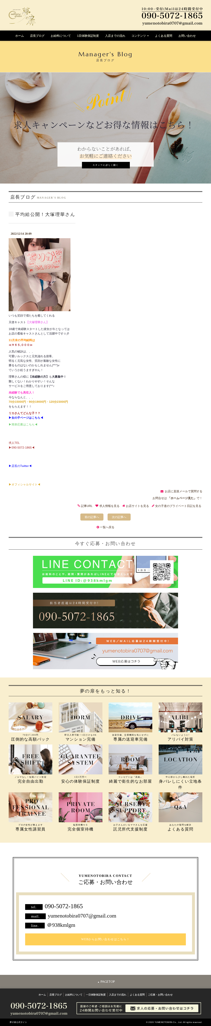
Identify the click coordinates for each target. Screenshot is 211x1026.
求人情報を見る (109, 506)
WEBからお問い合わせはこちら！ (105, 939)
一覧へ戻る (107, 527)
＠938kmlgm (61, 925)
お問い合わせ (187, 35)
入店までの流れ (115, 35)
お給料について (61, 35)
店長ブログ (37, 35)
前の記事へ (92, 517)
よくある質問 (163, 35)
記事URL (87, 506)
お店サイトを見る (137, 506)
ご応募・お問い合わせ (160, 994)
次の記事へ (119, 517)
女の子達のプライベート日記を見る (178, 506)
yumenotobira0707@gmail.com (82, 916)
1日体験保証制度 (88, 35)
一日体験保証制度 (96, 994)
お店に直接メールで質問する (183, 491)
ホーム (19, 35)
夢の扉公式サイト (18, 1022)
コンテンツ (139, 35)
